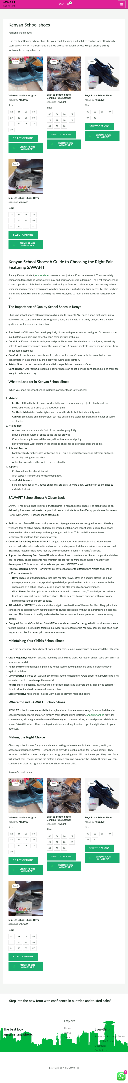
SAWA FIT (9, 2)
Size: (11, 105)
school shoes (42, 275)
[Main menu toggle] (122, 4)
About (67, 1033)
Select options (23, 138)
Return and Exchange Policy (109, 1036)
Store (67, 1037)
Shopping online (95, 715)
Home (67, 1028)
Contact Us (100, 1050)
